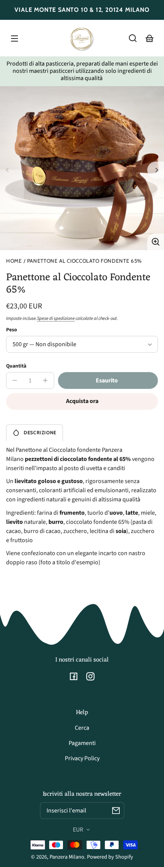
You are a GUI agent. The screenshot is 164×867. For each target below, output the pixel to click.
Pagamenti (82, 743)
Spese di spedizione (56, 318)
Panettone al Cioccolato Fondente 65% (84, 261)
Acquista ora (82, 401)
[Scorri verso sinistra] (8, 170)
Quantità (16, 365)
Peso (11, 329)
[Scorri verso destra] (155, 170)
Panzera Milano (67, 857)
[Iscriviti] (116, 810)
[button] (132, 38)
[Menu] (14, 38)
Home (14, 261)
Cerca (82, 728)
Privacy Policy (82, 758)
